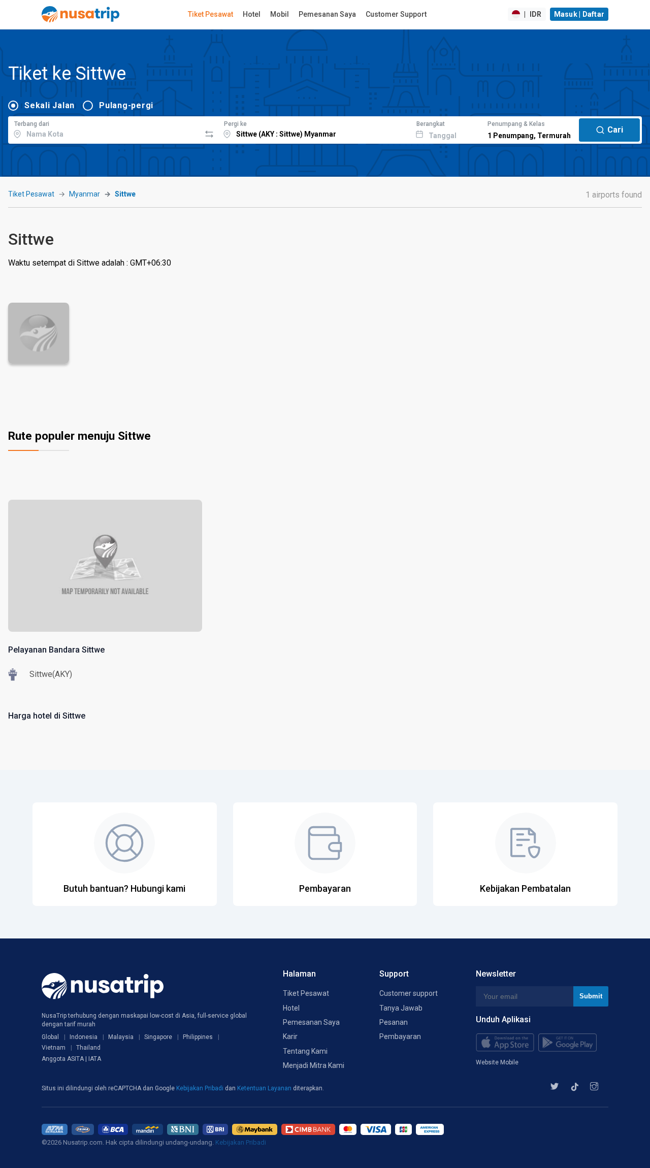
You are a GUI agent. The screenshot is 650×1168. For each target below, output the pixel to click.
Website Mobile (497, 1062)
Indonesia (84, 1037)
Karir (290, 1036)
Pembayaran (400, 1036)
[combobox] (104, 128)
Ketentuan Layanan (265, 1088)
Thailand (88, 1047)
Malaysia (121, 1037)
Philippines (198, 1037)
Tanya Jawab (400, 1008)
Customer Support (396, 14)
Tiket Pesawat (210, 14)
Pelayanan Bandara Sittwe (56, 650)
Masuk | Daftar (579, 14)
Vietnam (54, 1047)
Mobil (279, 14)
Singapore (158, 1037)
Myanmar (84, 194)
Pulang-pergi (126, 105)
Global (50, 1037)
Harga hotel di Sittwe (46, 716)
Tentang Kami (305, 1051)
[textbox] (104, 128)
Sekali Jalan (49, 105)
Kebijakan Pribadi (200, 1088)
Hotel (252, 14)
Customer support (408, 993)
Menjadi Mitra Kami (313, 1065)
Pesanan (393, 1022)
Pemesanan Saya (327, 14)
